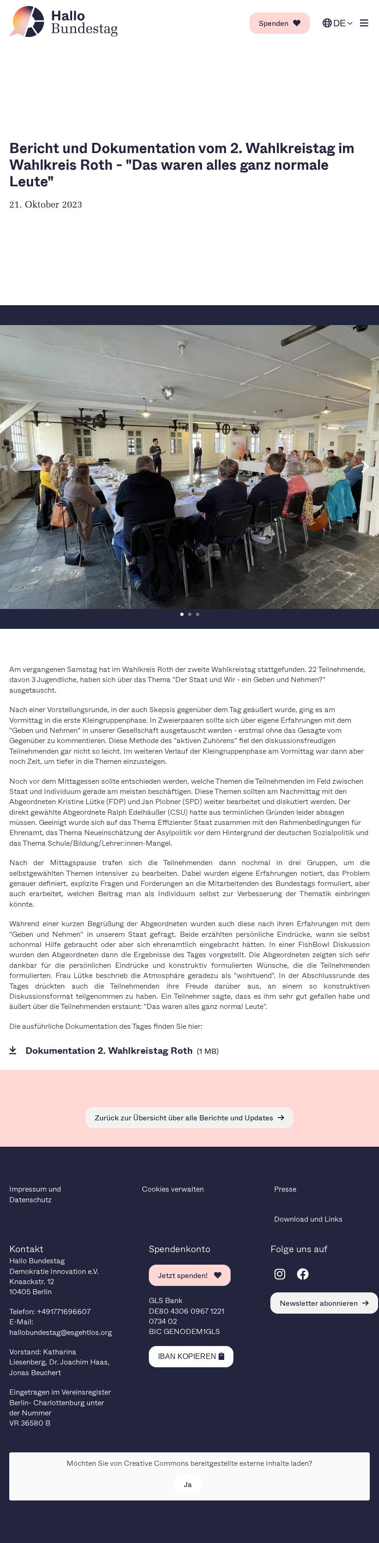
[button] (181, 614)
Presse (285, 1188)
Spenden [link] (273, 23)
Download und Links (308, 1218)
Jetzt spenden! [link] (183, 1275)
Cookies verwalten (173, 1188)
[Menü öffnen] (364, 23)
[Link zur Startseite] (66, 21)
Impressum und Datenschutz (35, 1194)
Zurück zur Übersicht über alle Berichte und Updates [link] (184, 1117)
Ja (188, 1484)
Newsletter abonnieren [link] (319, 1303)
